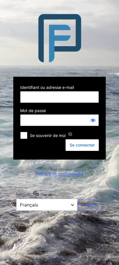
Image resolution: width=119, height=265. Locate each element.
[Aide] (70, 134)
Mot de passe (33, 110)
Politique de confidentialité (60, 173)
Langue (23, 193)
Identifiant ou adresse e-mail (47, 87)
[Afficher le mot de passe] (93, 120)
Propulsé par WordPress (59, 38)
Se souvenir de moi (48, 135)
